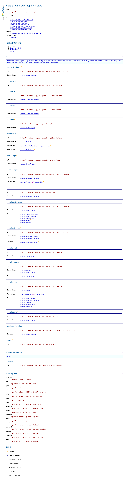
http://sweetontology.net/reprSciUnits (21, 28)
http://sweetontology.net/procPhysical (21, 20)
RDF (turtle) (13, 37)
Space (22, 61)
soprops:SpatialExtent (27, 150)
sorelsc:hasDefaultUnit (27, 146)
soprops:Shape (25, 220)
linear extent (76, 61)
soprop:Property (25, 290)
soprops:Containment (27, 218)
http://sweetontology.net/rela (18, 23)
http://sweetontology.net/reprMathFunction (23, 26)
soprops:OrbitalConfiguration (29, 214)
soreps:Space (39, 294)
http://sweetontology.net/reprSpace (20, 29)
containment (60, 61)
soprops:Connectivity (27, 222)
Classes (12, 46)
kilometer (9, 356)
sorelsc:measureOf (26, 294)
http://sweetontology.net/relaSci (19, 24)
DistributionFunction (13, 61)
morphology (85, 61)
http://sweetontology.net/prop (18, 21)
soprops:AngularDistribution (29, 242)
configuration (43, 61)
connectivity (52, 61)
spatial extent (23, 62)
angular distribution (32, 61)
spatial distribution (12, 62)
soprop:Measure (25, 270)
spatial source (55, 62)
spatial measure (34, 62)
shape (106, 61)
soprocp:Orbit (39, 182)
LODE (2, 11)
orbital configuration (96, 61)
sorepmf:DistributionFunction (29, 236)
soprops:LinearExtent (27, 256)
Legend (12, 51)
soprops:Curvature (26, 302)
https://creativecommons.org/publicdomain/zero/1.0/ (26, 33)
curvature (69, 61)
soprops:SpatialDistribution (28, 75)
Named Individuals (15, 48)
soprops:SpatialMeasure (28, 142)
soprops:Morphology (26, 306)
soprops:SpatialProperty (27, 128)
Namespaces (14, 49)
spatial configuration (115, 61)
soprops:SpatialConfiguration (29, 99)
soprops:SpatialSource (27, 304)
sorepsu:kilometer (44, 146)
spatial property (44, 62)
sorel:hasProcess (25, 182)
